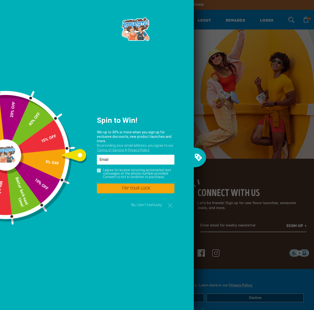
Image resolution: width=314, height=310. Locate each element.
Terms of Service (111, 150)
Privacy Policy (138, 150)
